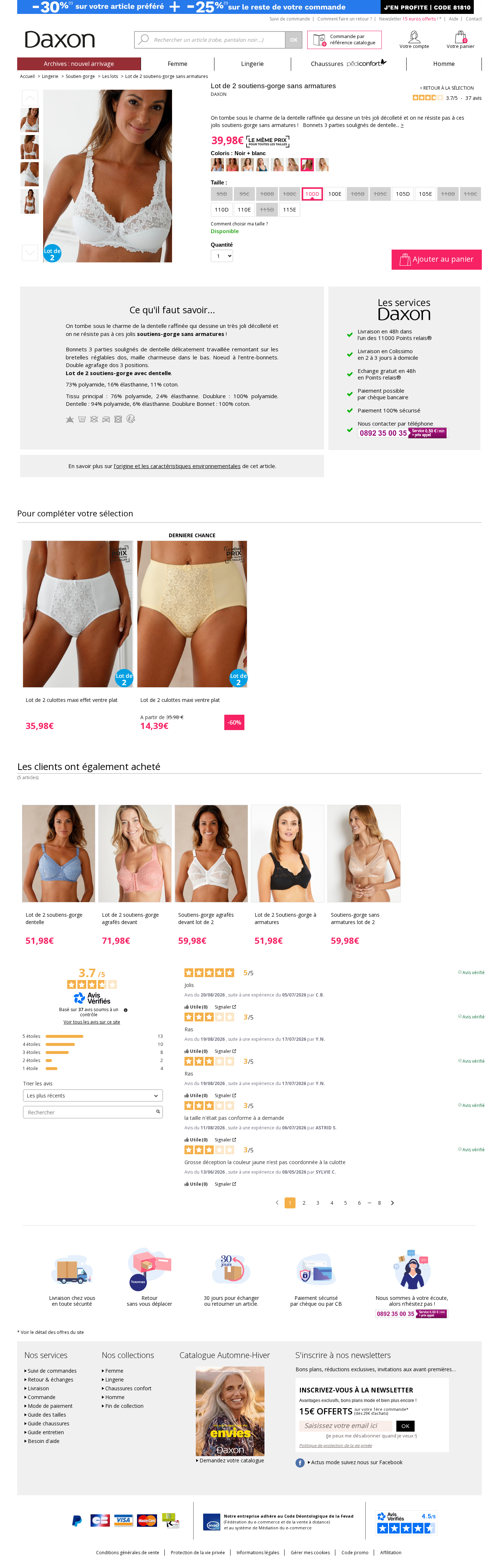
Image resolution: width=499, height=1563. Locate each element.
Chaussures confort (128, 1388)
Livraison (38, 1388)
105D (403, 193)
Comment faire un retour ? (344, 19)
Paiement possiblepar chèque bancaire (383, 394)
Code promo (355, 1552)
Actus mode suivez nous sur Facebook (357, 1462)
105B (358, 193)
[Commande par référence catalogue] (320, 38)
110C (470, 193)
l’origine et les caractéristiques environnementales (177, 466)
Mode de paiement (50, 1406)
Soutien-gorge (80, 76)
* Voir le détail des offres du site (50, 1332)
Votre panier (461, 46)
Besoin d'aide (44, 1441)
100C (289, 193)
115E (289, 209)
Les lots (110, 76)
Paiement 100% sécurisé (389, 410)
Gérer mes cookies (310, 1552)
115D (267, 209)
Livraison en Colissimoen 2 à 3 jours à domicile (388, 354)
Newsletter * (410, 19)
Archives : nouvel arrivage (79, 64)
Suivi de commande (290, 19)
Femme (177, 64)
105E (425, 193)
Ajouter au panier (442, 259)
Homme (444, 64)
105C (380, 193)
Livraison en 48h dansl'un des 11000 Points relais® (395, 334)
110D (222, 209)
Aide (453, 19)
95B (222, 193)
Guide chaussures (48, 1423)
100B (267, 193)
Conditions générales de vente (127, 1552)
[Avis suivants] (392, 1203)
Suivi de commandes (52, 1370)
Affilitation (390, 1552)
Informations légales (258, 1552)
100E (335, 193)
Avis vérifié (473, 972)
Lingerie (252, 64)
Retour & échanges (50, 1379)
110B (448, 193)
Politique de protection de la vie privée (335, 1445)
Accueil (27, 76)
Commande (42, 1397)
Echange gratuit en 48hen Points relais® (387, 374)
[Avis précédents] (277, 1202)
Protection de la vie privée (198, 1552)
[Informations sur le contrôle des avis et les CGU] (126, 1010)
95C (245, 193)
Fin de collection (124, 1406)
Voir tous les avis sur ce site (92, 1022)
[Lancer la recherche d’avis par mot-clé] (158, 1112)
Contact (474, 19)
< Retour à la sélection (447, 88)
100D (312, 193)
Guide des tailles (47, 1414)
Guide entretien (46, 1432)
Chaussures (348, 64)
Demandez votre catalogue (231, 1460)
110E (244, 209)
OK (405, 1425)
